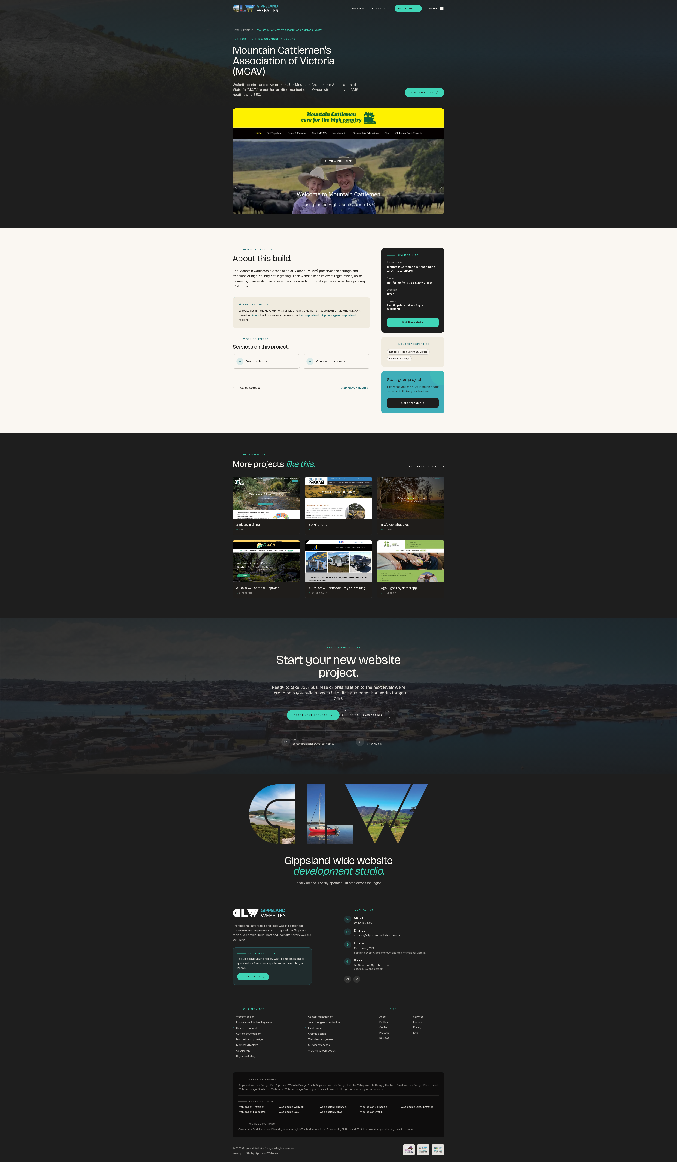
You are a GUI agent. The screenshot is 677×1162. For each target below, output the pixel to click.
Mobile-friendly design (249, 1039)
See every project (424, 466)
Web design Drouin (371, 1111)
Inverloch (264, 1129)
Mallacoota (312, 1129)
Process (384, 1032)
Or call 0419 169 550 (366, 715)
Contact (383, 1027)
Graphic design (317, 1033)
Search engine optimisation (324, 1022)
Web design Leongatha (252, 1111)
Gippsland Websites (266, 1153)
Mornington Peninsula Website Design (326, 1089)
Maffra (301, 1129)
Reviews (384, 1037)
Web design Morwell (332, 1111)
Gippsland (349, 315)
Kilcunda (276, 1129)
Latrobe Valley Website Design (365, 1085)
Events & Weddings (399, 358)
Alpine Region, (416, 305)
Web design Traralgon (251, 1106)
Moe (323, 1129)
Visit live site (422, 92)
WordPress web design (322, 1050)
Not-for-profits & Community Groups (408, 351)
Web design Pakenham (333, 1106)
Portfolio (380, 8)
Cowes (242, 1129)
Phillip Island (349, 1129)
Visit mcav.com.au (353, 388)
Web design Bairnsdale (373, 1106)
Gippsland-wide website (338, 865)
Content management (320, 1016)
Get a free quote (412, 403)
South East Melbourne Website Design (280, 1089)
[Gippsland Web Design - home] (255, 8)
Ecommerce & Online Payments (254, 1022)
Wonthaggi (375, 1129)
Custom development (248, 1033)
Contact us (251, 976)
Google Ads (243, 1050)
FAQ (415, 1032)
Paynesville (333, 1129)
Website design (245, 1016)
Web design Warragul (291, 1106)
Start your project (311, 715)
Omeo (255, 315)
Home (236, 29)
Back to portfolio (249, 388)
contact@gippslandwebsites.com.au (377, 935)
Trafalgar (362, 1129)
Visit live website (412, 322)
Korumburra (289, 1129)
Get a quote (408, 8)
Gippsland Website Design (253, 1085)
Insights (417, 1021)
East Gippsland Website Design (288, 1085)
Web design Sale (289, 1111)
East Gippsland (309, 315)
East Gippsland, (396, 305)
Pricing (417, 1027)
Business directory (247, 1044)
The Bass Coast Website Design (403, 1085)
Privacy (237, 1153)
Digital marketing (245, 1056)
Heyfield (253, 1129)
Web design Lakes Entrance (417, 1106)
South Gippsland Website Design (327, 1085)
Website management (320, 1039)
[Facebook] (347, 979)
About (382, 1016)
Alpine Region (330, 315)
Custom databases (319, 1044)
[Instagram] (356, 979)
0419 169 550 (363, 922)
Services (359, 8)
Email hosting (315, 1027)
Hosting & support (246, 1027)
